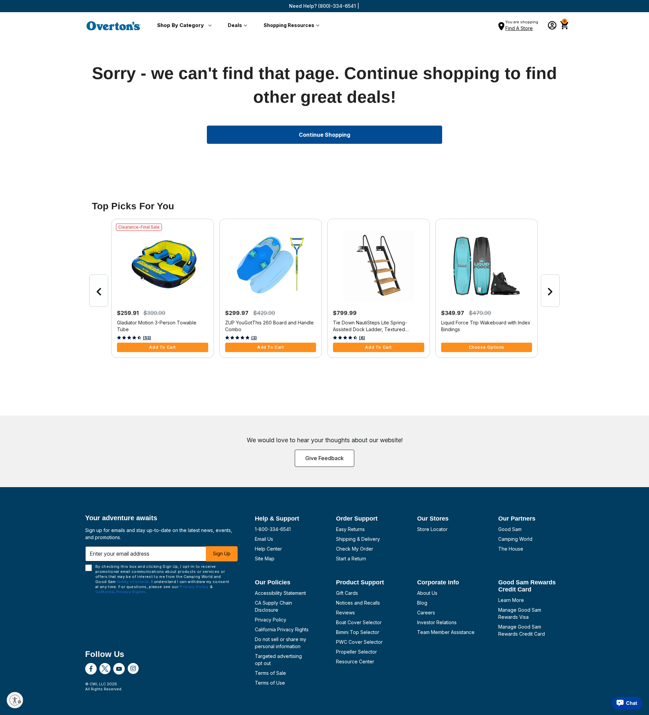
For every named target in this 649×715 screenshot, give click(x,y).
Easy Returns (350, 529)
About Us (427, 593)
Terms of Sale (270, 673)
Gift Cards (347, 593)
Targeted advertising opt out (278, 659)
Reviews (345, 612)
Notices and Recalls (358, 603)
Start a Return (351, 558)
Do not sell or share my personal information (280, 642)
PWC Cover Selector (359, 642)
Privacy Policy (270, 620)
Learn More (511, 600)
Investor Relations (437, 622)
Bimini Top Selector (357, 632)
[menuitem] (183, 25)
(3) (254, 337)
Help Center (268, 549)
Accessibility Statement (280, 593)
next (550, 290)
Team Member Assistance (446, 632)
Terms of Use (270, 683)
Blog (422, 603)
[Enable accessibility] (15, 700)
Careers (426, 612)
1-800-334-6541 (273, 529)
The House (510, 549)
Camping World (515, 539)
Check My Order (354, 549)
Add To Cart (162, 347)
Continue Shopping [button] (324, 134)
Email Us (264, 539)
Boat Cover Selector (359, 622)
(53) (147, 337)
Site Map (264, 558)
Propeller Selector (356, 652)
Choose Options (486, 347)
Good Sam (510, 529)
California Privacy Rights (282, 629)
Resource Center (355, 661)
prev (98, 290)
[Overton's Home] (114, 25)
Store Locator (432, 529)
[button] (183, 25)
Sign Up (222, 553)
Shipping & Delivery (358, 539)
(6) (362, 337)
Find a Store (519, 28)
